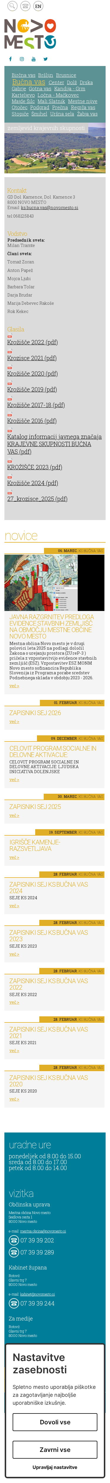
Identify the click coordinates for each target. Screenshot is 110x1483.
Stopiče (20, 114)
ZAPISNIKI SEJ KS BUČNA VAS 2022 (48, 984)
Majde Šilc (23, 101)
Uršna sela (62, 114)
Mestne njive (82, 101)
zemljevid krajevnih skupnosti (46, 127)
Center (56, 82)
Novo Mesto (44, 34)
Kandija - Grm (69, 88)
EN (38, 6)
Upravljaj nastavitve (55, 1467)
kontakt (25, 6)
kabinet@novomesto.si (37, 1294)
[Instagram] (22, 59)
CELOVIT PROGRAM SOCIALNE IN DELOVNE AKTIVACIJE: (52, 752)
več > (14, 685)
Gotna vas (40, 88)
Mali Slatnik (51, 101)
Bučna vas (28, 81)
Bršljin (45, 75)
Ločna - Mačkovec (58, 95)
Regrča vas (83, 107)
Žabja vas (87, 114)
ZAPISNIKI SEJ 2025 (35, 806)
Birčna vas (23, 75)
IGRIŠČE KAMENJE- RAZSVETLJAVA (34, 845)
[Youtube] (34, 59)
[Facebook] (10, 59)
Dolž (72, 82)
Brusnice (66, 75)
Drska (86, 82)
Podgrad (39, 107)
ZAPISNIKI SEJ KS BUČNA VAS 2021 (48, 1033)
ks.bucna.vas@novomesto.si (49, 207)
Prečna (60, 107)
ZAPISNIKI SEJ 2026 (35, 713)
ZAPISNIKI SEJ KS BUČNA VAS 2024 (48, 888)
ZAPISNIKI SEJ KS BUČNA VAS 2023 (48, 936)
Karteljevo (23, 95)
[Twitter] (45, 59)
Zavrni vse (55, 1449)
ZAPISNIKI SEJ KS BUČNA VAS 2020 (48, 1081)
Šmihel (39, 114)
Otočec (20, 107)
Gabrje (19, 88)
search (12, 6)
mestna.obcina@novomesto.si (43, 1231)
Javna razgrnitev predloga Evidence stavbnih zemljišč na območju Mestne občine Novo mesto (51, 626)
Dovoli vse (55, 1422)
